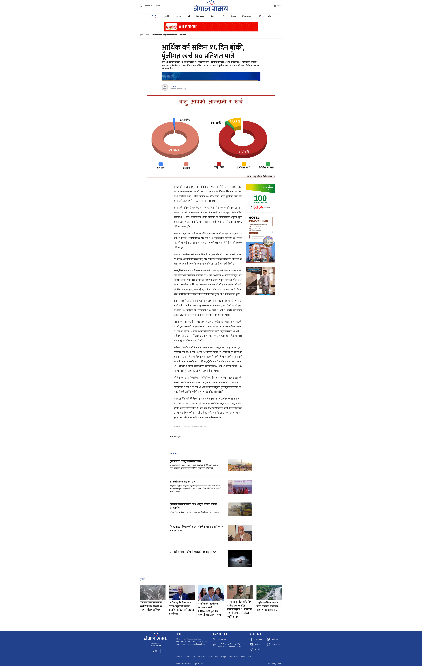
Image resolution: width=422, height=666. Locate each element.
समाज (147, 35)
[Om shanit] (260, 280)
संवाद (212, 16)
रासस (173, 86)
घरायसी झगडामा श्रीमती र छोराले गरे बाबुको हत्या (194, 552)
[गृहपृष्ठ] (154, 16)
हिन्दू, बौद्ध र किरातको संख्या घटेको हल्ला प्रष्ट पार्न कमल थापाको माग (196, 529)
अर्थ (188, 16)
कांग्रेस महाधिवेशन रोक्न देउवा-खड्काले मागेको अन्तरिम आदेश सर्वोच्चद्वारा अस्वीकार (181, 608)
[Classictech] (260, 197)
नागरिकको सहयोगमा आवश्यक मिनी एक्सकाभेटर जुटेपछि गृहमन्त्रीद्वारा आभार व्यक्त (210, 609)
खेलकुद (233, 16)
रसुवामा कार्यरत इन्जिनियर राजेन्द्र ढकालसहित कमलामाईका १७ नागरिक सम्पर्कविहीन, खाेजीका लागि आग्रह (240, 609)
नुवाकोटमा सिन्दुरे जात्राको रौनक (185, 461)
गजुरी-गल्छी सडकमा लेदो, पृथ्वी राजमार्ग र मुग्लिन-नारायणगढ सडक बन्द (268, 606)
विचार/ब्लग (200, 16)
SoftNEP (279, 663)
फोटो (222, 16)
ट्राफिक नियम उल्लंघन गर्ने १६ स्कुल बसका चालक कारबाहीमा (193, 506)
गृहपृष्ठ (141, 35)
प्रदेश (269, 16)
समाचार (178, 16)
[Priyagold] (211, 26)
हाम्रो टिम (155, 651)
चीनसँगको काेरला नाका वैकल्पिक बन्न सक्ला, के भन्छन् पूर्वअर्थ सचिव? (151, 606)
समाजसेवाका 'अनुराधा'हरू (182, 482)
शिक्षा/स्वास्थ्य (246, 16)
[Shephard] (211, 76)
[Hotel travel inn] (260, 239)
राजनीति (166, 16)
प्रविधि (260, 16)
